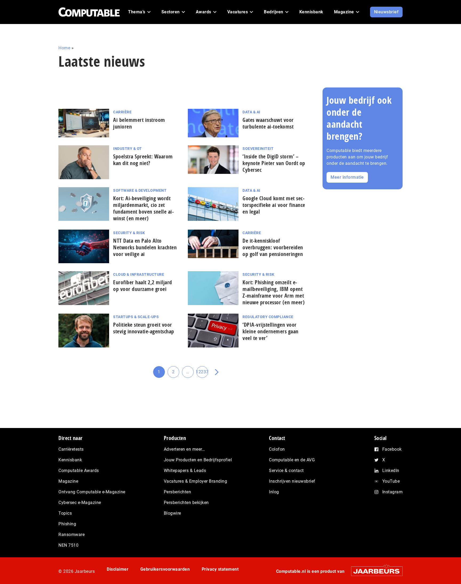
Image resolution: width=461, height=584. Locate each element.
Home (64, 47)
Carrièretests (71, 449)
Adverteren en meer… (184, 449)
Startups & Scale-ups (136, 317)
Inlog (274, 491)
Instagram (392, 491)
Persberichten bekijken (186, 502)
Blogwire (172, 513)
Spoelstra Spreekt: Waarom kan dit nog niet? (143, 160)
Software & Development (139, 190)
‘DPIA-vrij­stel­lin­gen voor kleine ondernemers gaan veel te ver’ (271, 331)
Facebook (392, 449)
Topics (65, 513)
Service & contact (286, 470)
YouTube (391, 481)
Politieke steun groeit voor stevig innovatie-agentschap (143, 328)
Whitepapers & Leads (185, 470)
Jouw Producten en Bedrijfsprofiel (198, 459)
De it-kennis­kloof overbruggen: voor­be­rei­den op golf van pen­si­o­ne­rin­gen (273, 247)
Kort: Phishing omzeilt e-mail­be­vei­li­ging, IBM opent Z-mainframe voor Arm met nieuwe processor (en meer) (274, 292)
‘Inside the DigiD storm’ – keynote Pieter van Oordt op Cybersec (274, 163)
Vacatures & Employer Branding (195, 481)
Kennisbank (70, 459)
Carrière (122, 112)
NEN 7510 (68, 545)
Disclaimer (117, 569)
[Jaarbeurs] (374, 571)
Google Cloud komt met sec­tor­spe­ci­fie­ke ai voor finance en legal (274, 205)
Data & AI (251, 112)
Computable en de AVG (292, 459)
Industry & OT (127, 148)
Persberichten (177, 491)
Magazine (68, 481)
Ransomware (71, 534)
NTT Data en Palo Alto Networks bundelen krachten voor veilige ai (145, 247)
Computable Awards (78, 470)
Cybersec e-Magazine (79, 502)
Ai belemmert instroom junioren (139, 123)
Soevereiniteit (258, 148)
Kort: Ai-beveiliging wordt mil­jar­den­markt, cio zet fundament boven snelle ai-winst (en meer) (143, 208)
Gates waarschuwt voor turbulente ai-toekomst (268, 123)
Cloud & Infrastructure (138, 274)
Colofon (277, 449)
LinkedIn (390, 470)
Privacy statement (220, 569)
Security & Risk (129, 233)
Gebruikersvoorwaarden (165, 569)
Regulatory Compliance (268, 317)
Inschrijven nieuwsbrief (292, 481)
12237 (202, 373)
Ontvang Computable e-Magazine (91, 491)
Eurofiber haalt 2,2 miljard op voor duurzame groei (142, 286)
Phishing (67, 523)
